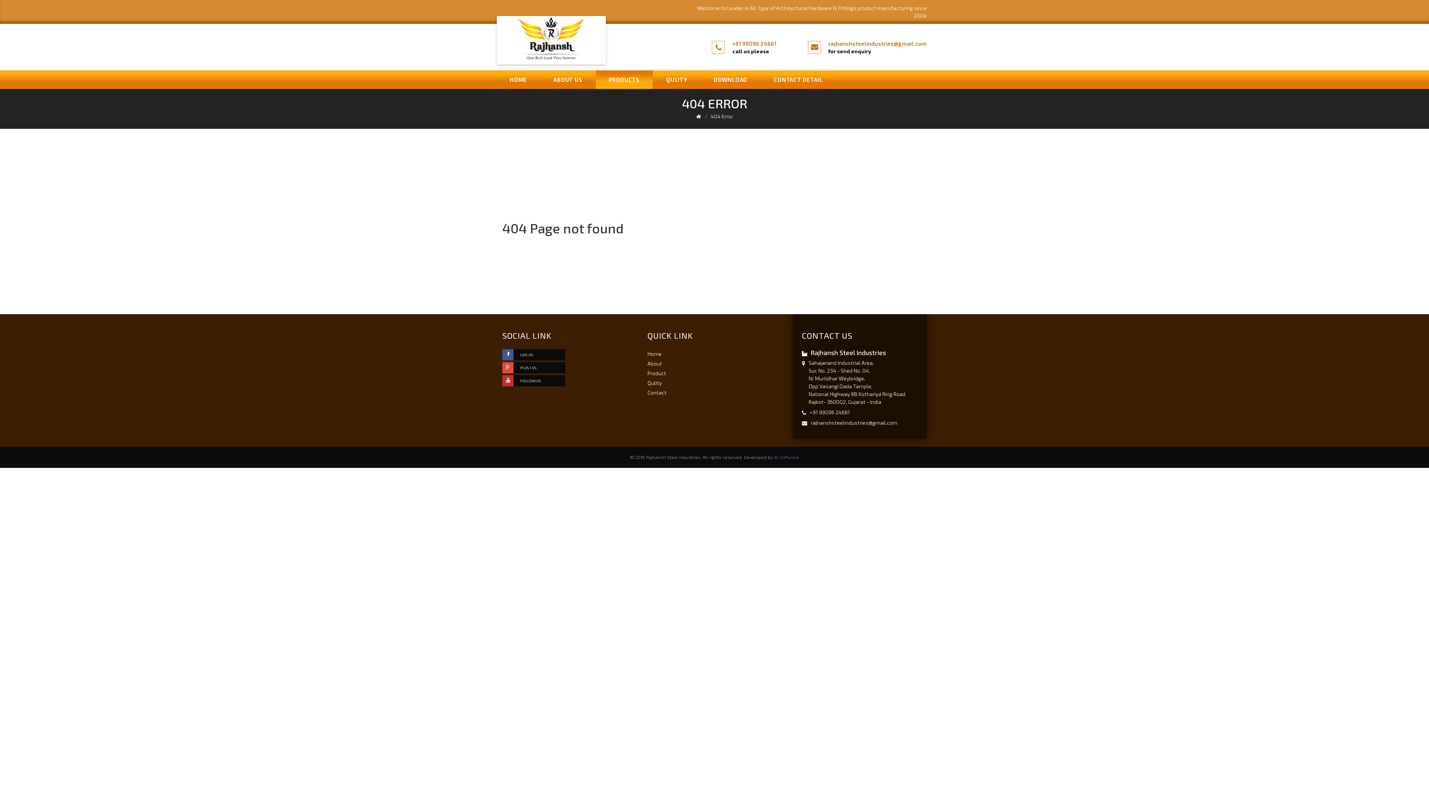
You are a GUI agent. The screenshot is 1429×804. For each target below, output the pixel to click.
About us (567, 79)
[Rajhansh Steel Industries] (551, 38)
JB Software (786, 457)
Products (624, 79)
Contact (657, 392)
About (655, 363)
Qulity (676, 79)
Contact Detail (798, 79)
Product (657, 373)
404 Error (721, 116)
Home (518, 79)
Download (730, 79)
